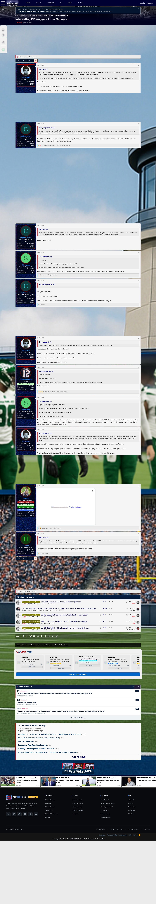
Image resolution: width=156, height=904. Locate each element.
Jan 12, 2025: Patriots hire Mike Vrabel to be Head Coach (64, 615)
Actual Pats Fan (130, 630)
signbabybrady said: (45, 285)
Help (130, 835)
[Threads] (30, 814)
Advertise (131, 810)
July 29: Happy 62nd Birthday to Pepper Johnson (61, 602)
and (48, 275)
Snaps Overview (78, 810)
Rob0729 (24, 610)
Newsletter (131, 807)
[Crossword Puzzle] (3, 29)
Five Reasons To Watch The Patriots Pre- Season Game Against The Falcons (49, 734)
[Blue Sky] (25, 814)
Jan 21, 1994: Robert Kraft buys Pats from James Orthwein (65, 628)
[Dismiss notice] (138, 9)
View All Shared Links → (78, 674)
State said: (42, 69)
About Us (131, 800)
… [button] (26, 61)
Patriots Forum (50, 800)
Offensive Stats (77, 800)
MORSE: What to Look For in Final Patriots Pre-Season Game (27, 780)
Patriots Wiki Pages (51, 814)
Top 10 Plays (104, 810)
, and (55, 392)
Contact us (102, 835)
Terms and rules (112, 835)
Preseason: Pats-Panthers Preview (32, 745)
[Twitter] (8, 814)
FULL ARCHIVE (78, 757)
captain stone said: (45, 371)
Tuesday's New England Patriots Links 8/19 (36, 748)
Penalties (76, 814)
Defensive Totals (105, 817)
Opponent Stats (78, 803)
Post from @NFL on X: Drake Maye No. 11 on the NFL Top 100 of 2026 (59, 660)
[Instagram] (14, 814)
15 (36, 61)
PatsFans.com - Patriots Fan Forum (44, 604)
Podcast (131, 803)
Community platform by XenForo (68, 839)
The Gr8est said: (44, 257)
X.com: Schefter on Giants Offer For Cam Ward (30, 660)
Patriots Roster (50, 807)
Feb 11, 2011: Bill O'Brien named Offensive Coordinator (64, 621)
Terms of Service (133, 829)
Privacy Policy (100, 829)
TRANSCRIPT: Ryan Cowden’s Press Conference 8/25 (67, 780)
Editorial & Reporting (116, 829)
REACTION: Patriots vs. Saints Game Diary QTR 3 (38, 738)
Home (135, 835)
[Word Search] (3, 35)
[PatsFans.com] (12, 5)
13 (29, 61)
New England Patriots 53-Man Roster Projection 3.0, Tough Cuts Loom (47, 752)
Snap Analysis (105, 800)
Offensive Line (77, 807)
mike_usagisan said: (45, 128)
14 (32, 61)
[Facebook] (19, 814)
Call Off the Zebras (26, 741)
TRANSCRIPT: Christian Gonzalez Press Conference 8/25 (108, 780)
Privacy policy (123, 835)
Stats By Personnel (106, 807)
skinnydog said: (44, 342)
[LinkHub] (3, 42)
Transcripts (48, 810)
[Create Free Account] (3, 49)
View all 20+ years (78, 717)
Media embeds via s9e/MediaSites (95, 839)
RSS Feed (131, 814)
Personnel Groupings (107, 803)
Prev (19, 61)
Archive (47, 817)
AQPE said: (42, 229)
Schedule (48, 803)
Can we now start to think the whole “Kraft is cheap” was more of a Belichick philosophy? (59, 608)
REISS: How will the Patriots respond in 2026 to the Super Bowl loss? (89, 658)
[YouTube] (36, 814)
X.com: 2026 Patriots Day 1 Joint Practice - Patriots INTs (117, 660)
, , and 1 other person (56, 145)
